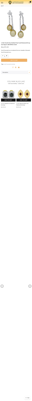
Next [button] (30, 286)
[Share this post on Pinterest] (15, 67)
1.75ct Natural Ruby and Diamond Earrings (22, 104)
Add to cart (14, 60)
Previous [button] (2, 286)
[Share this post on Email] (18, 67)
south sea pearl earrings (9, 64)
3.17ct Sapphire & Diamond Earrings (8, 104)
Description (5, 72)
